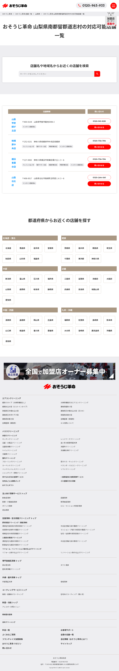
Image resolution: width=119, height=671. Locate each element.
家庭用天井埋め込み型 (10, 411)
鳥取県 (8, 320)
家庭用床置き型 (66, 415)
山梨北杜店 (14, 181)
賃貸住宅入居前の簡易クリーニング (15, 541)
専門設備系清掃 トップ (11, 560)
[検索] (97, 74)
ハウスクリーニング (10, 431)
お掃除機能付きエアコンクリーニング (74, 402)
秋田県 (8, 258)
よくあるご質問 (8, 634)
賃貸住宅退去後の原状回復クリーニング (17, 526)
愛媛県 (50, 330)
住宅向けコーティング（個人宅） (73, 594)
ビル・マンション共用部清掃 (71, 506)
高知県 (8, 341)
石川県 (36, 278)
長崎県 (95, 320)
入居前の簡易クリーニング (12, 537)
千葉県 (67, 258)
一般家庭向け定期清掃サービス (72, 477)
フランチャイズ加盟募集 (12, 639)
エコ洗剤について (67, 423)
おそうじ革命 (7, 14)
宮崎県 (81, 330)
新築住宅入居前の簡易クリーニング (15, 545)
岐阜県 (36, 289)
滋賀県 (81, 278)
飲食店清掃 (6, 498)
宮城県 (50, 248)
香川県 (36, 330)
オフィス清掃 (7, 506)
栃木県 (81, 248)
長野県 (22, 289)
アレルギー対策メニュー (11, 607)
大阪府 (109, 278)
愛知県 (8, 299)
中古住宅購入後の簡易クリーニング (74, 541)
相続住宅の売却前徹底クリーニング (15, 533)
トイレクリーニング (9, 450)
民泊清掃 (5, 510)
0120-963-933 (93, 5)
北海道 (8, 248)
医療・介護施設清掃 (9, 502)
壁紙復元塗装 (7, 614)
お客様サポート (67, 630)
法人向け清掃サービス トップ (14, 493)
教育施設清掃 (65, 502)
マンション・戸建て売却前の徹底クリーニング (78, 530)
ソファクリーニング (68, 469)
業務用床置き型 (8, 419)
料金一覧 (6, 630)
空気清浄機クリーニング (11, 569)
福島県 (36, 258)
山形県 (22, 258)
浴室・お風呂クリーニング (12, 443)
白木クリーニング (8, 622)
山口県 (8, 330)
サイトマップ (66, 643)
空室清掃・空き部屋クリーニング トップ (19, 518)
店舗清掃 (64, 498)
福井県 (50, 278)
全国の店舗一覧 (67, 634)
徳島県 (22, 330)
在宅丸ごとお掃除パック (11, 481)
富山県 (22, 278)
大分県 (67, 330)
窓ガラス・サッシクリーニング (72, 461)
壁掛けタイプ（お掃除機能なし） (14, 402)
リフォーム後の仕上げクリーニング (15, 552)
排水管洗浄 (6, 565)
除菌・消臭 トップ (10, 602)
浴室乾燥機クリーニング (11, 446)
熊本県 (109, 320)
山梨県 (37, 14)
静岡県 (50, 289)
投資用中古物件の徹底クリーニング (15, 530)
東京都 (81, 258)
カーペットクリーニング (11, 465)
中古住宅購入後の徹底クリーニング (74, 526)
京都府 (95, 278)
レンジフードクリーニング (70, 439)
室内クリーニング (8, 458)
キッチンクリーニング (10, 439)
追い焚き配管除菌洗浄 (69, 443)
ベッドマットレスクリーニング (13, 469)
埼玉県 (109, 248)
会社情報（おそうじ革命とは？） (75, 639)
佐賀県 (81, 320)
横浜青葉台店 (14, 162)
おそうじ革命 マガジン (11, 643)
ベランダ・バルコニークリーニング (74, 465)
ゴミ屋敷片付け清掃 (68, 481)
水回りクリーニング (9, 435)
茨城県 (67, 248)
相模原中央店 (14, 144)
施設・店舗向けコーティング (12, 594)
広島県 (50, 320)
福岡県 (67, 320)
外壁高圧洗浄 (7, 581)
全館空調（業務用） (9, 423)
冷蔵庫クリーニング (9, 454)
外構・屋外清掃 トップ (11, 577)
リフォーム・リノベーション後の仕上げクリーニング (21, 549)
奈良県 (81, 289)
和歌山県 (95, 289)
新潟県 (8, 278)
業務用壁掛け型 (66, 406)
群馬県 (95, 248)
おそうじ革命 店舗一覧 (23, 14)
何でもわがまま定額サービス (12, 477)
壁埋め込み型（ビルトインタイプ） (15, 406)
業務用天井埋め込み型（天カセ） (73, 411)
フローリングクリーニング (12, 461)
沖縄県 (109, 330)
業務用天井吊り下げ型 (10, 415)
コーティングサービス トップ (14, 589)
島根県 (22, 320)
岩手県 (36, 248)
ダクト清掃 (65, 565)
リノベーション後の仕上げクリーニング (75, 552)
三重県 (67, 278)
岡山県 (36, 320)
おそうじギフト (8, 485)
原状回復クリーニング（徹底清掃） (15, 522)
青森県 (22, 248)
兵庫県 (67, 289)
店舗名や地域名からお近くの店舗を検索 (59, 65)
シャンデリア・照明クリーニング (14, 473)
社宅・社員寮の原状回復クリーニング (74, 533)
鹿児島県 (95, 330)
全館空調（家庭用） (68, 419)
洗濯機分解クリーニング (70, 450)
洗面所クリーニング (68, 446)
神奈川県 (95, 258)
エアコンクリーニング (11, 398)
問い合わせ (7, 648)
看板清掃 (64, 581)
